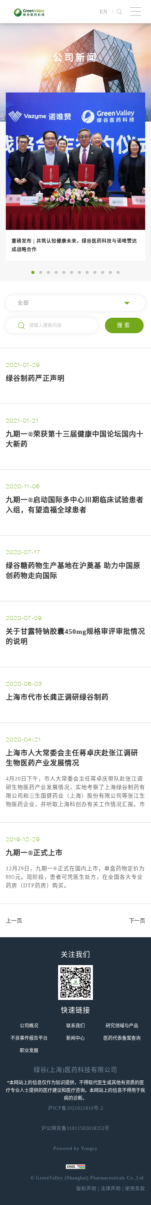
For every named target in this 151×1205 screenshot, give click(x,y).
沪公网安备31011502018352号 (75, 1128)
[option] (75, 176)
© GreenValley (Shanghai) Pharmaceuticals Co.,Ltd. (88, 1178)
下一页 (137, 920)
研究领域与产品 (122, 1026)
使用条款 (134, 1188)
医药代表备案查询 (122, 1038)
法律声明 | (111, 1188)
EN (103, 12)
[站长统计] (75, 1166)
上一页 (14, 920)
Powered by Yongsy (75, 1148)
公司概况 (29, 1026)
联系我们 (75, 1026)
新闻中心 (75, 1038)
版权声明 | (87, 1188)
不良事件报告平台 (29, 1038)
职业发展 (29, 1050)
